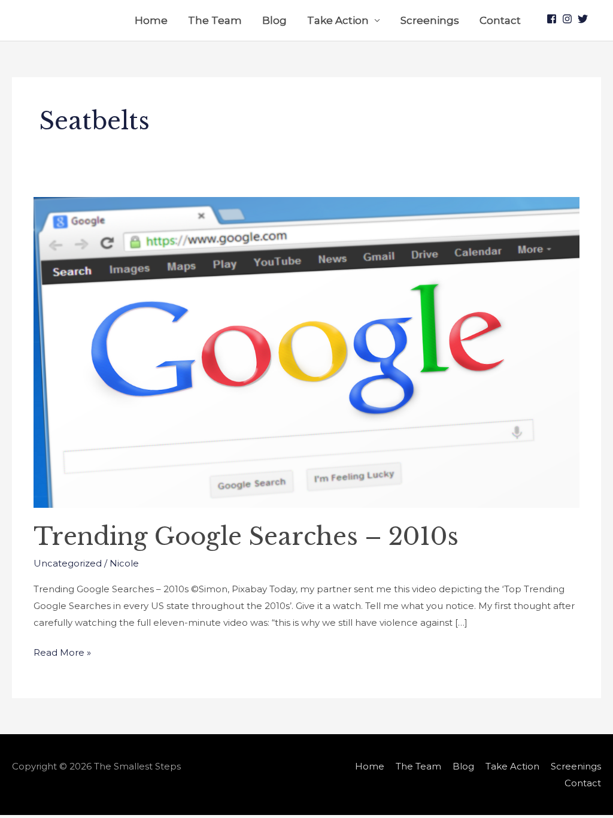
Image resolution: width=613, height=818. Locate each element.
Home (151, 20)
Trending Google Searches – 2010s (246, 537)
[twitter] (584, 19)
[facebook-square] (553, 19)
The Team (215, 20)
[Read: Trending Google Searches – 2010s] (306, 351)
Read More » (62, 651)
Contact (500, 20)
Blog (274, 20)
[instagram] (568, 19)
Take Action (338, 20)
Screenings (429, 20)
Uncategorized (68, 563)
